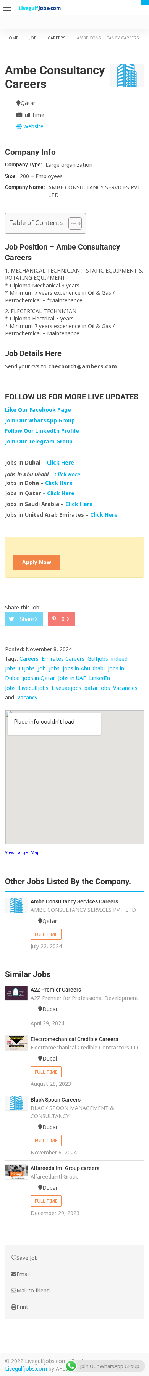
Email (23, 1273)
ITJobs (27, 668)
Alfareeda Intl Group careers (65, 1168)
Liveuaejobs (66, 687)
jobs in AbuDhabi (84, 668)
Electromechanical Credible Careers (74, 1039)
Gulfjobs (97, 658)
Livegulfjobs (34, 687)
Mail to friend (33, 1290)
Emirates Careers (63, 658)
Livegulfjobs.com (26, 1368)
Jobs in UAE (72, 677)
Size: (11, 176)
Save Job (27, 1257)
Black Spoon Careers (56, 1100)
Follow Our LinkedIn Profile (42, 430)
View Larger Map (22, 852)
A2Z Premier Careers (56, 990)
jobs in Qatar (39, 677)
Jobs (54, 668)
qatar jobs (97, 687)
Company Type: (24, 164)
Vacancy (27, 697)
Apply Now (36, 562)
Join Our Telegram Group (39, 441)
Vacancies (125, 687)
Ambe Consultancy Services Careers (74, 901)
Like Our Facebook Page (38, 409)
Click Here (61, 462)
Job (33, 38)
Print (22, 1306)
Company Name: (25, 187)
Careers (57, 38)
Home (12, 38)
